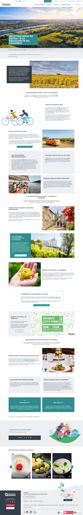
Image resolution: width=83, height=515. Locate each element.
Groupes (31, 500)
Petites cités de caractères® (34, 212)
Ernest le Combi (20, 135)
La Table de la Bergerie (19, 363)
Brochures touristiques (38, 500)
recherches (19, 359)
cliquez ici (30, 409)
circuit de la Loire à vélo (66, 107)
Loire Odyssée (53, 161)
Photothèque (26, 500)
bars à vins (15, 385)
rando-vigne (62, 183)
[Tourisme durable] (77, 5)
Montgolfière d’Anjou (50, 186)
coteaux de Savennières (27, 163)
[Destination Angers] (6, 4)
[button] (75, 4)
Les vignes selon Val (16, 163)
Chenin (28, 361)
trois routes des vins (21, 141)
